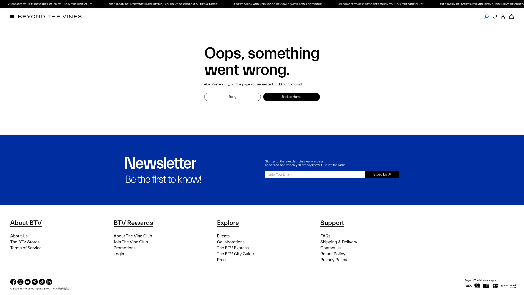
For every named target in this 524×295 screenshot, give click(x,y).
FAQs (325, 236)
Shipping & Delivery (338, 242)
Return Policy (332, 254)
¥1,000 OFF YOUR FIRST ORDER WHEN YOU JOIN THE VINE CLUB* (46, 4)
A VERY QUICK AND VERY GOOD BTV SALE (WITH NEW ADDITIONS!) (274, 4)
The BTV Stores (25, 242)
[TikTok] (42, 282)
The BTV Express (233, 248)
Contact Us (330, 248)
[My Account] (503, 16)
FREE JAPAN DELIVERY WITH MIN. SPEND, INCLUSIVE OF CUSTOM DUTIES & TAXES (159, 4)
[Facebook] (13, 282)
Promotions (125, 248)
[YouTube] (28, 282)
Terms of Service (26, 248)
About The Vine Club (133, 236)
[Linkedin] (49, 282)
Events (223, 236)
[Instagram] (20, 282)
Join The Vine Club (131, 242)
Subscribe (380, 174)
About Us (19, 236)
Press (222, 260)
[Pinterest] (35, 282)
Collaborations (231, 242)
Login (119, 254)
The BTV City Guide (235, 254)
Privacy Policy (333, 260)
